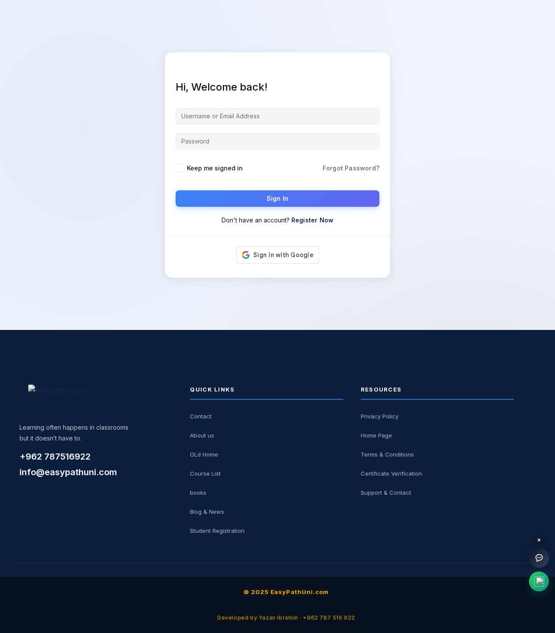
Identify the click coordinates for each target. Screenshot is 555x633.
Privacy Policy (379, 416)
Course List (205, 473)
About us (202, 435)
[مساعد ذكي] (539, 558)
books (198, 492)
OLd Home (204, 454)
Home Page (376, 435)
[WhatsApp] (539, 581)
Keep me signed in (215, 168)
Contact (201, 416)
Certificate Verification (391, 473)
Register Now (312, 220)
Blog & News (207, 511)
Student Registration (217, 530)
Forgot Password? (351, 168)
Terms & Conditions (387, 454)
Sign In (277, 198)
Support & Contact (386, 492)
